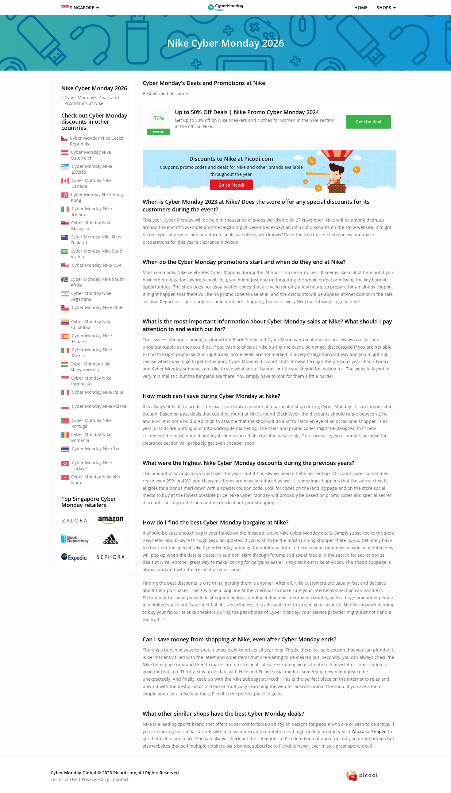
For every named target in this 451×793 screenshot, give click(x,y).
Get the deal (368, 122)
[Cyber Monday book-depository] (75, 539)
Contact (121, 779)
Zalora (358, 731)
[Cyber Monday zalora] (75, 520)
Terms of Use (64, 779)
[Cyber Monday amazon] (111, 520)
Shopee (379, 731)
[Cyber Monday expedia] (75, 557)
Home (361, 7)
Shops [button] (384, 7)
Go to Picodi (231, 185)
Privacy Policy (95, 779)
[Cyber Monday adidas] (111, 539)
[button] (79, 7)
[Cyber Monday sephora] (111, 557)
